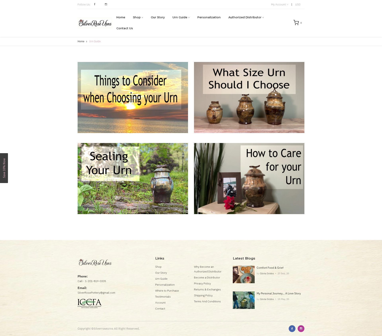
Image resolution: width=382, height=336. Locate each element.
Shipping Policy (203, 295)
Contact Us (124, 28)
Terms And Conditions (207, 301)
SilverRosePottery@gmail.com (96, 292)
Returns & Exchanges (207, 289)
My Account (278, 4)
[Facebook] (292, 328)
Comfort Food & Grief (270, 267)
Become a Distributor (207, 277)
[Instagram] (301, 328)
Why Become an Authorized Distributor (207, 269)
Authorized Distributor (244, 17)
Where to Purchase (167, 290)
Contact (160, 308)
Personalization (209, 17)
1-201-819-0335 (95, 281)
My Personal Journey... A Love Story (279, 293)
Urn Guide (179, 17)
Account (160, 302)
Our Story (158, 17)
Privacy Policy (202, 283)
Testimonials (163, 296)
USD (297, 4)
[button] (4, 168)
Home (120, 17)
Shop (137, 17)
